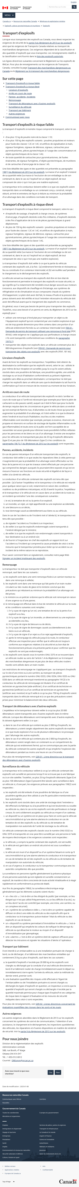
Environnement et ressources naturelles (16, 1150)
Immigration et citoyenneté (11, 1129)
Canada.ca (7, 21)
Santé (4, 1143)
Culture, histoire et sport (10, 1157)
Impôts (4, 1147)
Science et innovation (47, 1139)
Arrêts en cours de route (20, 93)
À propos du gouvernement (49, 1113)
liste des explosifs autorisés (50, 56)
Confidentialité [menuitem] (48, 1170)
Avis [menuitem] (44, 1166)
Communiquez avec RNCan (11, 1099)
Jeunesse (43, 1150)
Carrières (43, 1099)
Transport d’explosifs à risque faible (23, 83)
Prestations (6, 1139)
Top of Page (6, 1182)
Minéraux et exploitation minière (52, 21)
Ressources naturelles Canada (25, 21)
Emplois (5, 1125)
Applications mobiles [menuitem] (12, 1170)
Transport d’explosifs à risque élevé (22, 86)
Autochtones (44, 1143)
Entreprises (6, 1136)
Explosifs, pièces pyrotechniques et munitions (22, 26)
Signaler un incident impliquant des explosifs (23, 558)
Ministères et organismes (11, 1116)
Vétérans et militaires (47, 1147)
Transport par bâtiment (20, 110)
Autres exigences (17, 113)
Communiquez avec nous (18, 117)
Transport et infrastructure (49, 1129)
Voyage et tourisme (9, 1132)
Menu (10, 15)
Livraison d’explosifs (18, 90)
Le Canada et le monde (47, 1132)
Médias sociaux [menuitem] (10, 1166)
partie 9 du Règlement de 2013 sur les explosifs (42, 1031)
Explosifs (46, 26)
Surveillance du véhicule (20, 107)
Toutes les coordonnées (10, 1113)
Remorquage (15, 100)
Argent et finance (46, 1136)
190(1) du (23, 172)
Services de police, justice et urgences (53, 1125)
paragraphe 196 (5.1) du (30, 443)
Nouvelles (5, 1103)
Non (58, 1072)
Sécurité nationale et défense (12, 1154)
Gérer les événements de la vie (50, 1154)
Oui (50, 1072)
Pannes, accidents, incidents (22, 96)
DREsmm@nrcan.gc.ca (22, 1060)
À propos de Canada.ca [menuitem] (13, 1173)
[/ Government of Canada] (17, 7)
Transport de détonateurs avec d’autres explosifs (32, 103)
